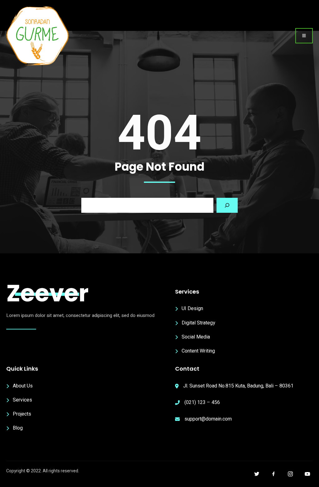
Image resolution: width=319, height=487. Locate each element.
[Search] (227, 205)
